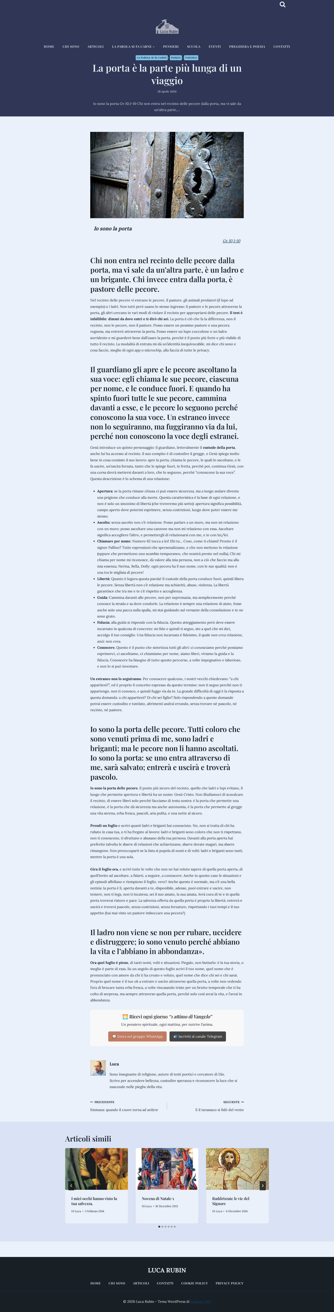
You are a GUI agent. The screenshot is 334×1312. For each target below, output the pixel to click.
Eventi (215, 46)
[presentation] (96, 1169)
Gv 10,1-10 (231, 240)
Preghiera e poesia (247, 46)
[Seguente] (263, 1185)
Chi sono (71, 46)
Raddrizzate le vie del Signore (230, 1201)
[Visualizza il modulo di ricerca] (282, 4)
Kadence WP (200, 1301)
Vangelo (191, 57)
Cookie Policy (194, 1283)
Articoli (96, 46)
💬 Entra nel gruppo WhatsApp (137, 1036)
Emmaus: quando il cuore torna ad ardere (124, 1106)
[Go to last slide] (71, 1185)
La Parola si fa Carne (151, 57)
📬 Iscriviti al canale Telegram (197, 1036)
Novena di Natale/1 (158, 1198)
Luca (114, 1064)
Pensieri (171, 46)
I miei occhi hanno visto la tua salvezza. (94, 1201)
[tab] (159, 1227)
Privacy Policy (230, 1283)
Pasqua (176, 57)
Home (49, 46)
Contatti (282, 46)
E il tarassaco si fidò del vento (219, 1106)
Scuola (193, 46)
